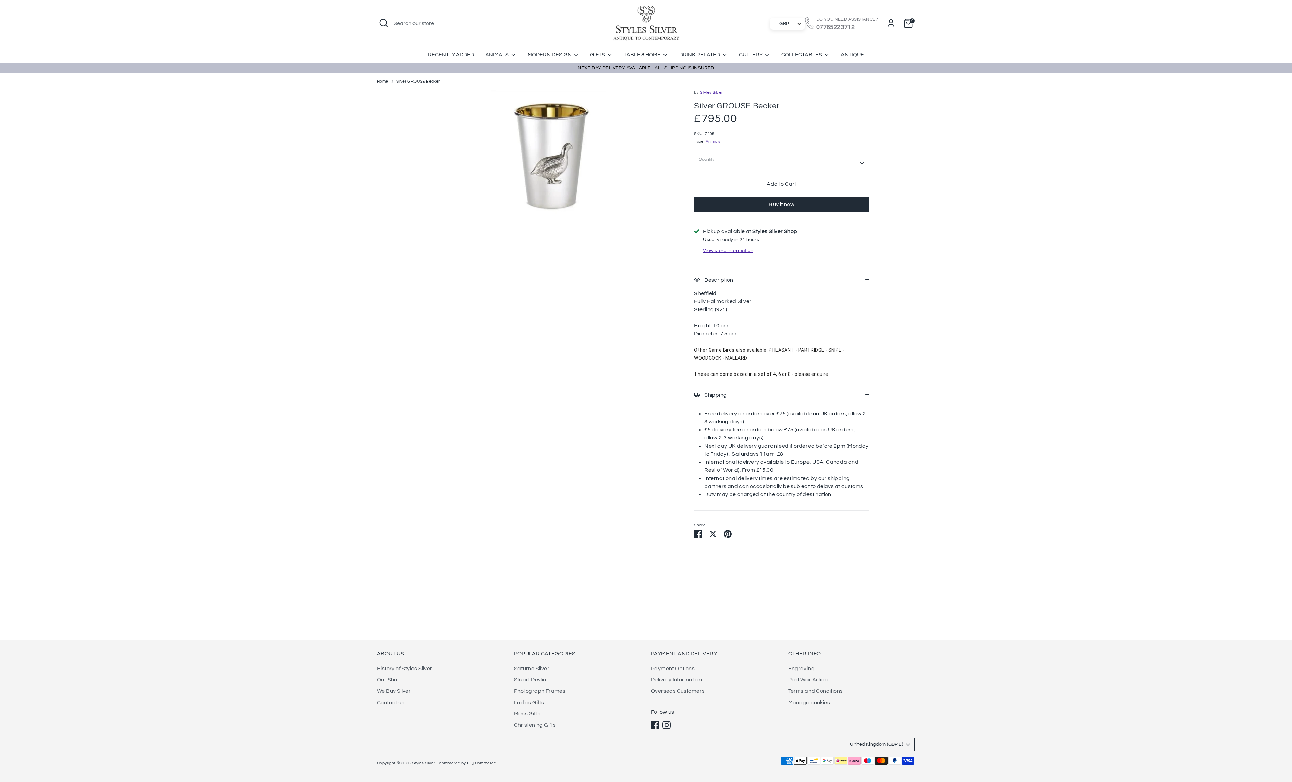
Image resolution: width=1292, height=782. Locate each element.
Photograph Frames (540, 691)
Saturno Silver (532, 668)
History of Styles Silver (404, 668)
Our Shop (389, 679)
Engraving (801, 668)
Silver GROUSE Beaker (418, 81)
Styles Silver (711, 92)
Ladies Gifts (529, 702)
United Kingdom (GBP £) (876, 744)
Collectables (802, 54)
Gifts (598, 54)
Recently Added (451, 54)
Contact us (390, 702)
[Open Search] (383, 23)
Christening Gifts (535, 725)
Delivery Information (676, 679)
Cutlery (751, 54)
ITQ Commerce (481, 763)
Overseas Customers (678, 691)
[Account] (891, 23)
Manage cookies (809, 702)
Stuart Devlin (530, 679)
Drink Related (700, 54)
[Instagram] (666, 725)
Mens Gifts (527, 713)
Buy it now (781, 204)
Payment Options (673, 668)
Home (382, 81)
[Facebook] (655, 725)
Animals (497, 54)
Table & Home (643, 54)
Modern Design (550, 54)
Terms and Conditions (815, 691)
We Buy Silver (394, 691)
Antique (852, 54)
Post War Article (808, 679)
